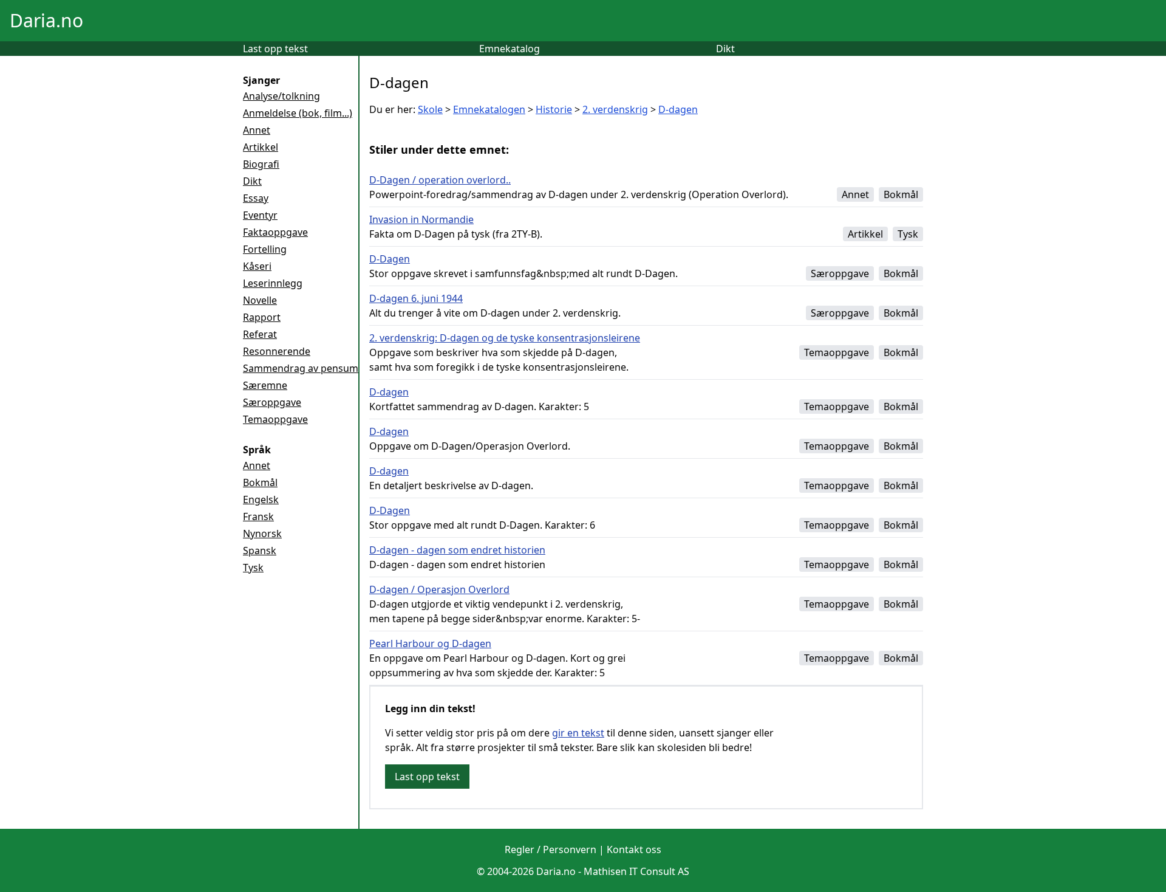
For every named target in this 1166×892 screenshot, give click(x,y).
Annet (256, 130)
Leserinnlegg (272, 283)
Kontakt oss (634, 849)
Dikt (725, 48)
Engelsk (261, 499)
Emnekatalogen (489, 109)
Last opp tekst (275, 48)
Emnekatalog (509, 48)
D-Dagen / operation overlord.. (440, 180)
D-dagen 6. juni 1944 (416, 298)
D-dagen (678, 109)
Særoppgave (272, 402)
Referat (260, 334)
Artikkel (260, 147)
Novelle (260, 300)
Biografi (261, 164)
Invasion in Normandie (421, 219)
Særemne (265, 385)
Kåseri (257, 266)
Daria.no (46, 20)
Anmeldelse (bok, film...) (297, 113)
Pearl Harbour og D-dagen (430, 643)
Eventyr (260, 215)
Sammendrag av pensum (300, 368)
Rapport (262, 317)
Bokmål (260, 482)
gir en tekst (578, 732)
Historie (554, 109)
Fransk (258, 516)
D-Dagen (389, 259)
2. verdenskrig (615, 109)
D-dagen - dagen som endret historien (457, 550)
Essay (255, 198)
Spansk (259, 550)
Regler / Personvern (550, 849)
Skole (430, 109)
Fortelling (265, 249)
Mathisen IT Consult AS (636, 871)
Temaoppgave (275, 419)
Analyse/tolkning (281, 96)
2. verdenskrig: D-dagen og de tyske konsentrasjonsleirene (504, 338)
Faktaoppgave (275, 232)
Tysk (253, 567)
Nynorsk (262, 533)
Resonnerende (276, 351)
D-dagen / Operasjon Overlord (439, 589)
